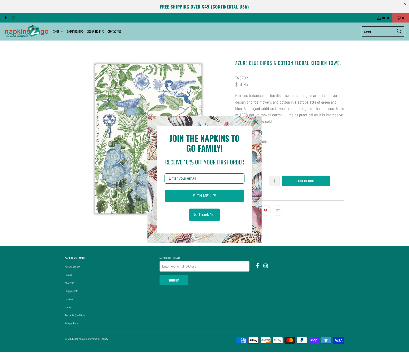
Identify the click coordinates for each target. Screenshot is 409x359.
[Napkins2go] (27, 31)
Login (385, 17)
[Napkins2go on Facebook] (6, 17)
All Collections (72, 267)
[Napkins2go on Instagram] (13, 17)
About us (69, 283)
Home (68, 307)
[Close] (256, 121)
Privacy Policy (72, 323)
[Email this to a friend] (278, 210)
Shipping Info (71, 291)
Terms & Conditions (75, 315)
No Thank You (204, 215)
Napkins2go (80, 339)
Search (68, 275)
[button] (58, 31)
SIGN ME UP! (204, 196)
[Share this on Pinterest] (265, 210)
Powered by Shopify (98, 339)
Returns (69, 299)
